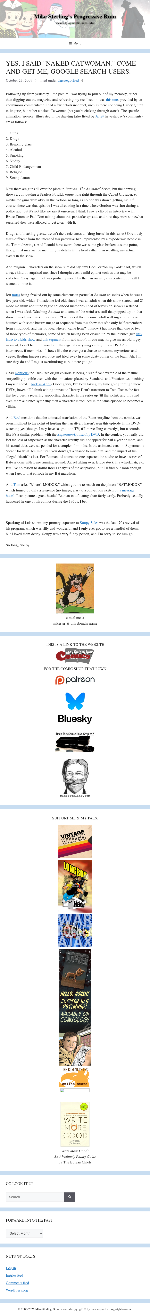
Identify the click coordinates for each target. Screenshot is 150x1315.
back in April (41, 383)
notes (16, 294)
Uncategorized (68, 80)
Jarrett (100, 116)
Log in (11, 1267)
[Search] (69, 1197)
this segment (52, 339)
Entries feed (14, 1275)
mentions (22, 372)
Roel (16, 417)
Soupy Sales (89, 522)
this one (112, 99)
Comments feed (17, 1282)
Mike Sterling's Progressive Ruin (75, 16)
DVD (78, 434)
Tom (16, 484)
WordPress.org (17, 1290)
